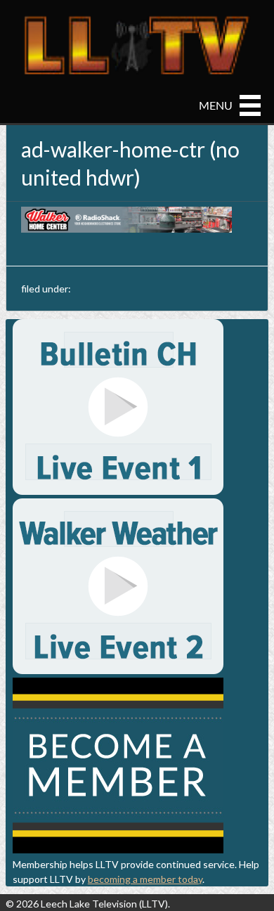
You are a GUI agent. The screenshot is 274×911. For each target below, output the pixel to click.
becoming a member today (145, 879)
